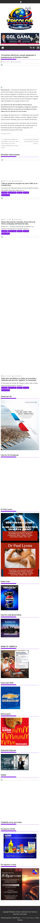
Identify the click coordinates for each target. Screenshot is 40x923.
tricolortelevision (16, 62)
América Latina (12, 192)
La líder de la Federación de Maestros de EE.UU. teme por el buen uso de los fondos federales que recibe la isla (10, 144)
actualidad (4, 192)
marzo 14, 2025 (7, 376)
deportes (19, 192)
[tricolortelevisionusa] (2, 47)
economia (25, 192)
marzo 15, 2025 (7, 181)
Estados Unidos (6, 133)
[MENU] (38, 47)
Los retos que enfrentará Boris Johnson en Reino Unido (31, 141)
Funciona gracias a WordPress (10, 918)
